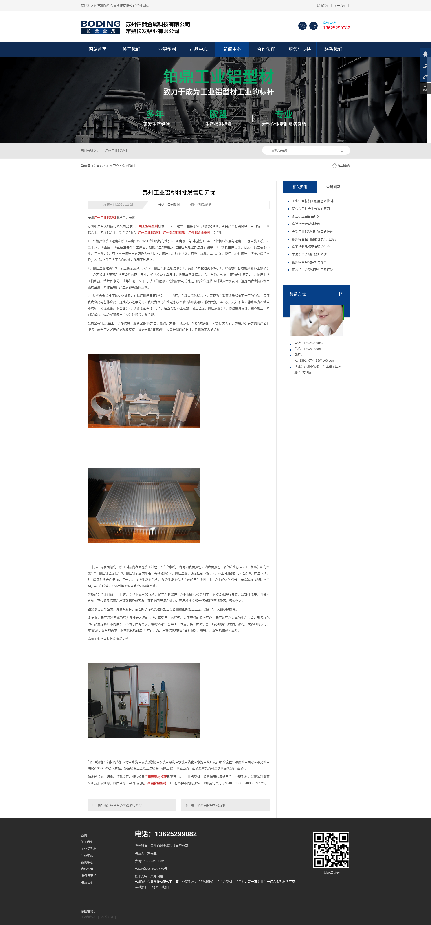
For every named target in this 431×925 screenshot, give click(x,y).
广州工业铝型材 (116, 150)
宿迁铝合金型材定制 (306, 224)
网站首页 (98, 49)
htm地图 (152, 887)
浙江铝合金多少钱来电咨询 (123, 805)
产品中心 (199, 49)
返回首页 (344, 165)
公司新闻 (129, 165)
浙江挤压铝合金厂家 (306, 216)
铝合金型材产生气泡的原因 (311, 208)
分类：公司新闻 (169, 204)
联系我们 (323, 5)
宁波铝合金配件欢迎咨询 (309, 254)
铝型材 (240, 881)
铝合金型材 (224, 881)
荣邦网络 (156, 876)
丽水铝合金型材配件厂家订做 (312, 270)
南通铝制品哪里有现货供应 (311, 247)
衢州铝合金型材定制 (211, 805)
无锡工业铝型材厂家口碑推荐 (312, 231)
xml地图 (140, 887)
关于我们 (340, 5)
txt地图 (164, 887)
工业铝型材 (165, 49)
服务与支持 (299, 49)
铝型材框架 (205, 881)
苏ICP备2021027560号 (151, 868)
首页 (100, 165)
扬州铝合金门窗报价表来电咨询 (314, 239)
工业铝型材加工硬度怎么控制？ (314, 201)
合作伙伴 (266, 49)
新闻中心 (232, 49)
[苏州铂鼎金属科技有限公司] (137, 25)
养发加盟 (107, 917)
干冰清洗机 (89, 917)
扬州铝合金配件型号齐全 (309, 262)
